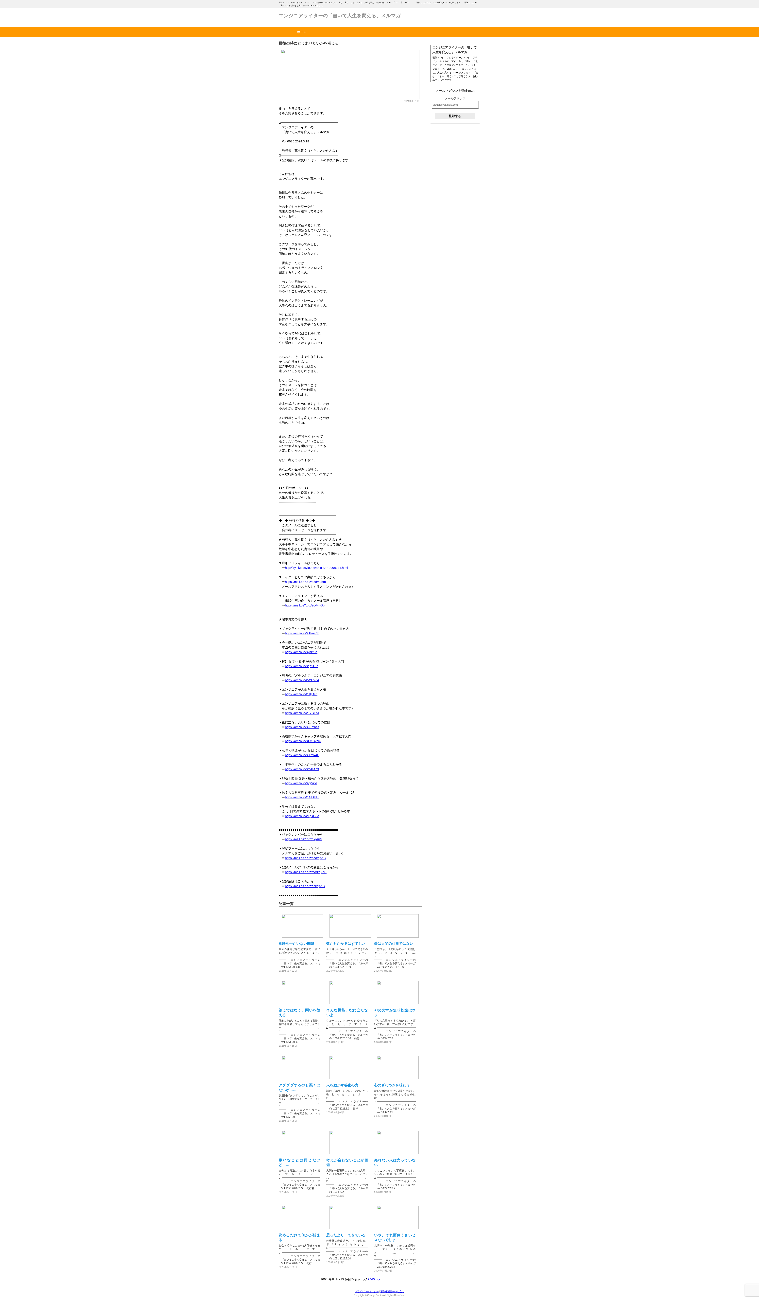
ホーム (302, 31)
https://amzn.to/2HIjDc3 (301, 694)
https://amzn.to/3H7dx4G (302, 755)
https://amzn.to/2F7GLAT (302, 713)
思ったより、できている (345, 1235)
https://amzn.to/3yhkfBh (301, 652)
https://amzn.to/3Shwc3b (302, 633)
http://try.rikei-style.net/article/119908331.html (316, 567)
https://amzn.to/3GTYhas (302, 727)
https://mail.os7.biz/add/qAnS (305, 858)
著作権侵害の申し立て (392, 1291)
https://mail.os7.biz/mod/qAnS (306, 872)
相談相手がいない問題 (296, 944)
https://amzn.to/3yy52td (301, 783)
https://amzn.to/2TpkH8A (302, 816)
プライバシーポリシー (367, 1291)
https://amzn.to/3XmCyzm (303, 741)
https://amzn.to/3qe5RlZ (301, 666)
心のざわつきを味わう (392, 1085)
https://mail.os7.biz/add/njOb (305, 605)
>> (378, 1279)
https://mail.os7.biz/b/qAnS (303, 839)
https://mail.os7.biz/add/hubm (305, 581)
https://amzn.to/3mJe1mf (302, 769)
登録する (455, 116)
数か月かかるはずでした (345, 944)
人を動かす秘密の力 (342, 1085)
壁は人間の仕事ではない (393, 944)
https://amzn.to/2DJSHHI (302, 797)
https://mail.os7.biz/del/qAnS (305, 886)
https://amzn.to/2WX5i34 (302, 680)
